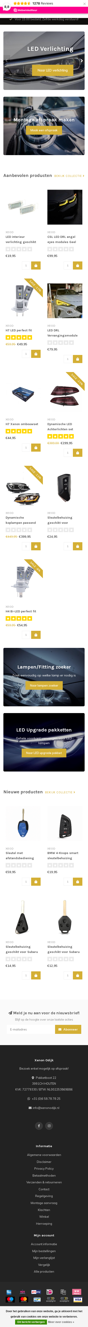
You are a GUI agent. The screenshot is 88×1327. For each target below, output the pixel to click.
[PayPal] (50, 1299)
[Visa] (77, 1299)
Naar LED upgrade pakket (44, 753)
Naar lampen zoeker (44, 685)
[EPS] (22, 1292)
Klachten (44, 1210)
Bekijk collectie (68, 176)
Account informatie (44, 1244)
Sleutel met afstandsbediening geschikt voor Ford (20, 858)
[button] (6, 60)
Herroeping (44, 1223)
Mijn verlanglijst (44, 1258)
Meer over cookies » (61, 1322)
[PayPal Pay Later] (64, 1299)
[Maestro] (10, 1299)
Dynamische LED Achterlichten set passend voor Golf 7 (62, 429)
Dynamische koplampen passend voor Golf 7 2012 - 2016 (23, 523)
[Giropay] (36, 1292)
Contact (44, 1189)
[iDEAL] (49, 1292)
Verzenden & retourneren (44, 1182)
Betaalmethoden (44, 1175)
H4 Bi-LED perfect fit (21, 611)
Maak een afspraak (44, 130)
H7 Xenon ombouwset (22, 424)
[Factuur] (63, 1292)
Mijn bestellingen (44, 1251)
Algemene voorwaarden (44, 1155)
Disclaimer (44, 1162)
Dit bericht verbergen (31, 1322)
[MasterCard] (23, 1299)
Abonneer (70, 1029)
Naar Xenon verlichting (51, 70)
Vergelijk (44, 1265)
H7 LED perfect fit (19, 330)
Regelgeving (44, 1196)
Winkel (44, 1216)
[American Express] (9, 1292)
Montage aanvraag (44, 1203)
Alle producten (44, 1271)
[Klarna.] (76, 1292)
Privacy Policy (44, 1168)
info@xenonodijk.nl (46, 1108)
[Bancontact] (37, 1299)
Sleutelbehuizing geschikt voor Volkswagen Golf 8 (61, 523)
